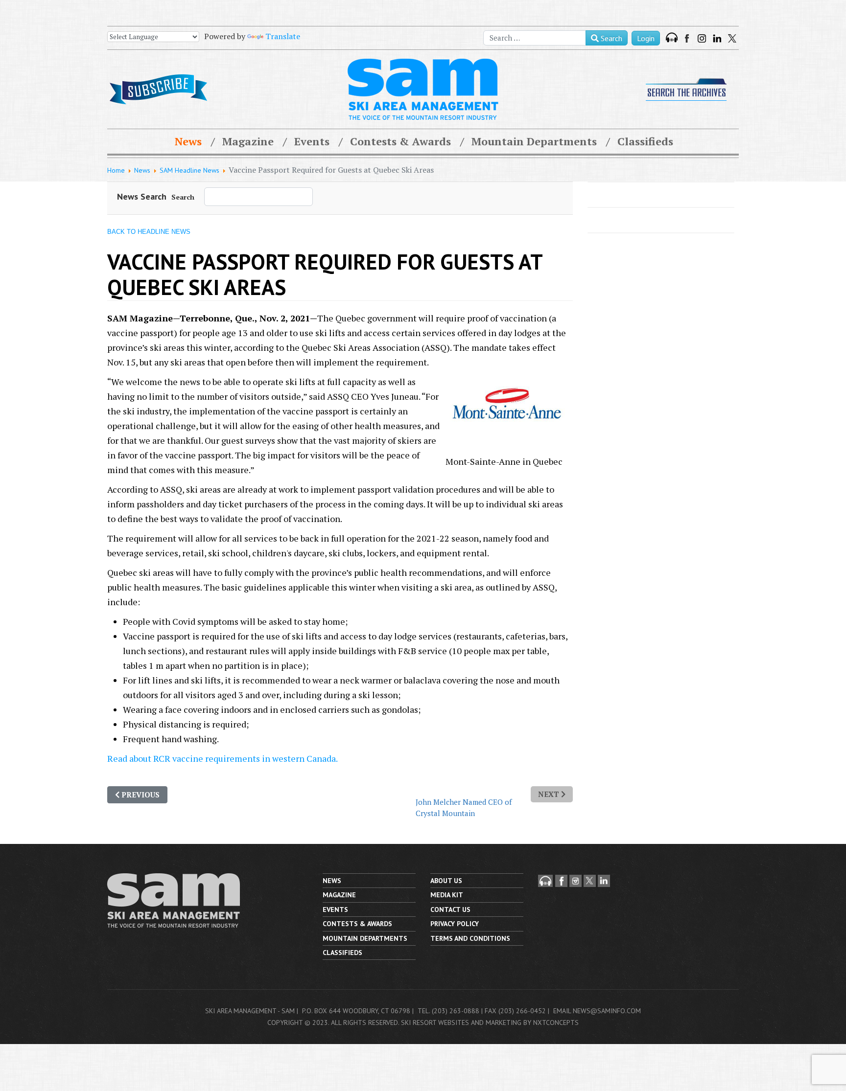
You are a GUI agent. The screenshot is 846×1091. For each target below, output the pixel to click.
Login (646, 38)
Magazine (248, 141)
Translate (282, 36)
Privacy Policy (454, 923)
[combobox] (534, 37)
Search (610, 38)
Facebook (688, 38)
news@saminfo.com (607, 1010)
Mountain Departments (534, 141)
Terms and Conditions (470, 938)
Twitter (732, 38)
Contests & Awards (400, 141)
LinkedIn (717, 38)
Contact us (450, 909)
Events (311, 141)
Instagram (702, 38)
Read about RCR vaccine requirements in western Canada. (222, 758)
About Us (446, 880)
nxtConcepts (556, 1022)
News (188, 141)
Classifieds (645, 141)
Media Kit (446, 894)
